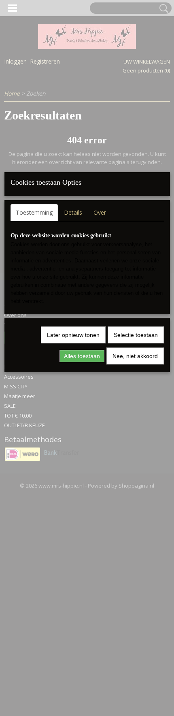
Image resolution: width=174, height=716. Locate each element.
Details (73, 212)
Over (99, 212)
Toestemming (34, 212)
